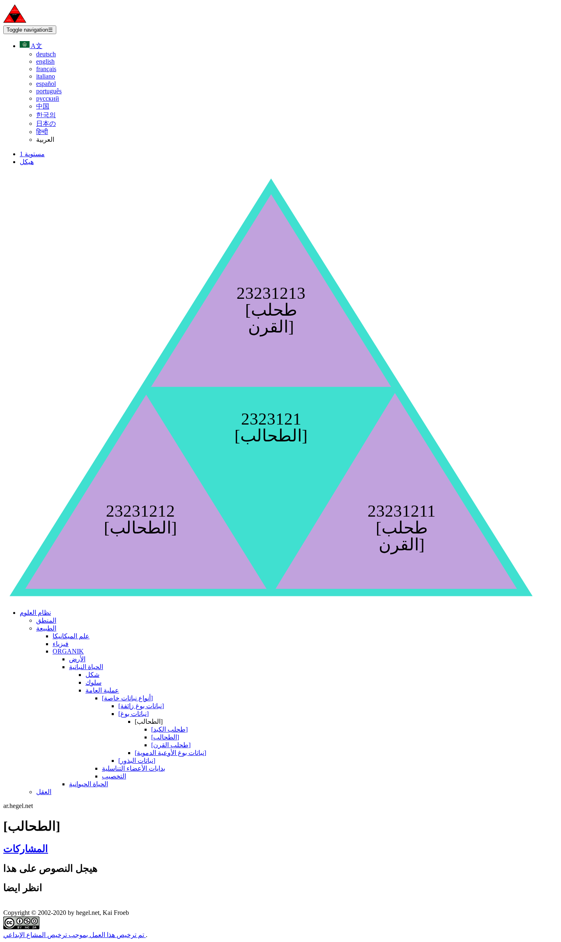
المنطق (46, 620)
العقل (43, 791)
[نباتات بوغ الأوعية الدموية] (170, 752)
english (45, 61)
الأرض (77, 659)
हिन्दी (42, 131)
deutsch (46, 54)
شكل (92, 674)
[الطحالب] (165, 737)
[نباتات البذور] (136, 760)
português (49, 91)
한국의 (46, 114)
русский (47, 98)
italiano (45, 76)
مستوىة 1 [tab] (32, 153)
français (46, 68)
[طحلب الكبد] (169, 729)
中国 (42, 106)
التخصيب (114, 776)
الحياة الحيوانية (88, 783)
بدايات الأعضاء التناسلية (133, 768)
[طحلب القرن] (171, 744)
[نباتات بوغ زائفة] (141, 705)
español (46, 83)
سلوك (93, 682)
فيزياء (61, 643)
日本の (46, 123)
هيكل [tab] (27, 161)
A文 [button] (36, 45)
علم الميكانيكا (71, 636)
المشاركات (25, 848)
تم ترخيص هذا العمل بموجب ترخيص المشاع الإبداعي (74, 934)
